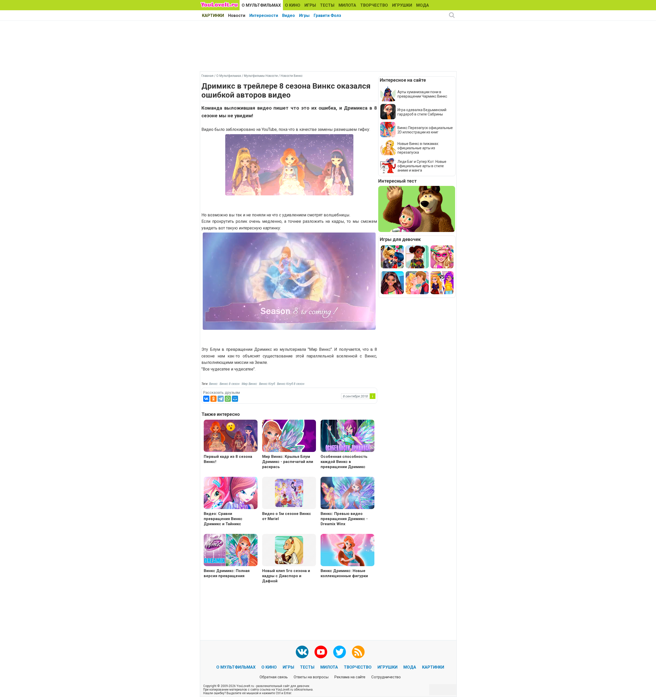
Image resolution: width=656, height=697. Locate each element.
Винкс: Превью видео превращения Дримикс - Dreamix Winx (344, 518)
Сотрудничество (386, 677)
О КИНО (292, 5)
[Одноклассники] (213, 399)
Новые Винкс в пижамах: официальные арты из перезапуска (418, 148)
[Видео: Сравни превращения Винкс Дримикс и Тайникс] (231, 493)
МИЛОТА (347, 5)
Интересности (263, 15)
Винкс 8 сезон (230, 384)
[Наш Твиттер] (339, 652)
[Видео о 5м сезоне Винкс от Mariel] (289, 492)
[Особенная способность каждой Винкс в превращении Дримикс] (347, 436)
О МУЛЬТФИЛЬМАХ (261, 5)
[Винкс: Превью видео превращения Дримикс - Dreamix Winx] (347, 493)
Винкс (213, 384)
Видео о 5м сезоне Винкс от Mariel (286, 516)
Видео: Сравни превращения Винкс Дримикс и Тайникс (223, 518)
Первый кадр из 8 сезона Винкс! (228, 459)
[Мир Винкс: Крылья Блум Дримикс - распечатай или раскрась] (289, 436)
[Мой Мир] (235, 399)
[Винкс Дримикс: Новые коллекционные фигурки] (347, 550)
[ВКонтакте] (206, 399)
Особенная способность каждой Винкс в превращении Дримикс (344, 461)
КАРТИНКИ (213, 15)
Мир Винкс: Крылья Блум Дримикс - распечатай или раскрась (287, 461)
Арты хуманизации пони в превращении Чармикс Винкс (422, 94)
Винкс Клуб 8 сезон (290, 384)
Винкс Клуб (267, 384)
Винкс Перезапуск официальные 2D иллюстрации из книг (425, 130)
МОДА (422, 5)
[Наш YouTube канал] (320, 652)
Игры (304, 15)
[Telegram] (221, 399)
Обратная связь (274, 677)
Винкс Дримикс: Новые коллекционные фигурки (344, 573)
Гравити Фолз (327, 15)
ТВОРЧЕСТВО (374, 5)
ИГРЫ (310, 5)
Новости (236, 15)
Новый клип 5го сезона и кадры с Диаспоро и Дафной (286, 575)
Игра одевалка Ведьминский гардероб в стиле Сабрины (421, 112)
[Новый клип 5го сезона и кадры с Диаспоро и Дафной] (289, 549)
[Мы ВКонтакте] (302, 652)
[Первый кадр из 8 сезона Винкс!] (231, 436)
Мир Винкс (249, 384)
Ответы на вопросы (311, 677)
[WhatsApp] (228, 399)
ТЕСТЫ (327, 5)
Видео (288, 15)
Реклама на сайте (349, 677)
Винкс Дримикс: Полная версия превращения (227, 573)
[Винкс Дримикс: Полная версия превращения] (231, 550)
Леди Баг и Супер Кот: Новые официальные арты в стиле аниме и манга (421, 166)
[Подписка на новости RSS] (358, 652)
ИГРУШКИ (402, 5)
